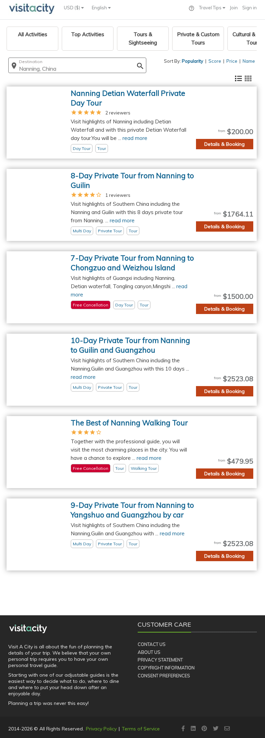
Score (214, 61)
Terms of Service (141, 729)
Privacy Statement (160, 660)
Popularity (192, 61)
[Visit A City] (28, 628)
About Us (149, 652)
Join (234, 7)
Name (249, 61)
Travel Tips (211, 7)
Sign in (249, 7)
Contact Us (152, 644)
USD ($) (72, 7)
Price (231, 61)
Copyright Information (166, 667)
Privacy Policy (101, 729)
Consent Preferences (164, 675)
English (100, 7)
